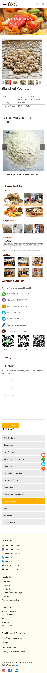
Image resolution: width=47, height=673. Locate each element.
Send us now (10, 425)
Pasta (6, 508)
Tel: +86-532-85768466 (16, 331)
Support (17, 665)
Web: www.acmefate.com (16, 325)
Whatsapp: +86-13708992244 (19, 294)
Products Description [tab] (13, 186)
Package (5, 643)
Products (20, 24)
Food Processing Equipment (12, 638)
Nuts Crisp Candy (11, 480)
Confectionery (9, 487)
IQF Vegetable (9, 522)
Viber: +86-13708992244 (17, 300)
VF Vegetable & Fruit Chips (14, 459)
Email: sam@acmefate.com (17, 306)
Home (12, 24)
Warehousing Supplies (10, 647)
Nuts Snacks (9, 452)
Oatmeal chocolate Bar (13, 473)
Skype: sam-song (13, 312)
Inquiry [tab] (8, 358)
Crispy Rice (8, 445)
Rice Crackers (9, 438)
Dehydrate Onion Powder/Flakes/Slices (24, 174)
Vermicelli (8, 515)
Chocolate (8, 466)
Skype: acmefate (13, 319)
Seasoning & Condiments (14, 494)
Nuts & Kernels (31, 24)
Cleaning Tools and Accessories (13, 652)
